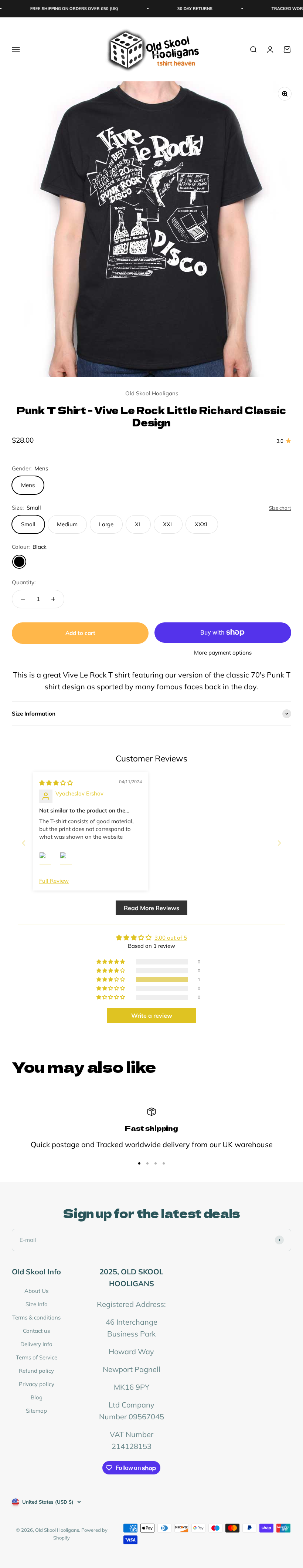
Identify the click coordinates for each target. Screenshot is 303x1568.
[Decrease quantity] (23, 599)
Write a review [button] (151, 1015)
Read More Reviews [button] (151, 908)
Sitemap (36, 1410)
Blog (36, 1397)
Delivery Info (36, 1344)
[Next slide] (279, 843)
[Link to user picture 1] (48, 861)
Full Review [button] (54, 880)
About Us (36, 1290)
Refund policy (36, 1370)
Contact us (36, 1330)
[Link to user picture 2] (69, 861)
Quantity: (23, 582)
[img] (56, 782)
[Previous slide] (24, 843)
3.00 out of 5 (170, 937)
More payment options (223, 652)
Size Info (36, 1304)
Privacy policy (36, 1384)
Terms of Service (36, 1357)
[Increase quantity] (53, 599)
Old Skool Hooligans (151, 393)
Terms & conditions (36, 1317)
